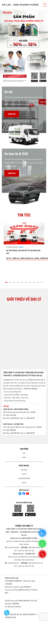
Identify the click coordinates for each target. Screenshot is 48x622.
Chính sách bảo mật (11, 578)
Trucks (21, 247)
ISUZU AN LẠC (24, 465)
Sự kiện (36, 258)
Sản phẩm (24, 449)
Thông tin (15, 258)
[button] (6, 282)
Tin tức (8, 258)
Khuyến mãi (44, 258)
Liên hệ (24, 482)
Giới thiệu (24, 470)
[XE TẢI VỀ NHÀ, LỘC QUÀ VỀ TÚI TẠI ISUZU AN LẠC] (24, 233)
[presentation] (7, 46)
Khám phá (11, 114)
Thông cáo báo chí (26, 258)
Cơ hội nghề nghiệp (24, 478)
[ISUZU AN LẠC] (21, 5)
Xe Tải (24, 457)
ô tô (24, 453)
